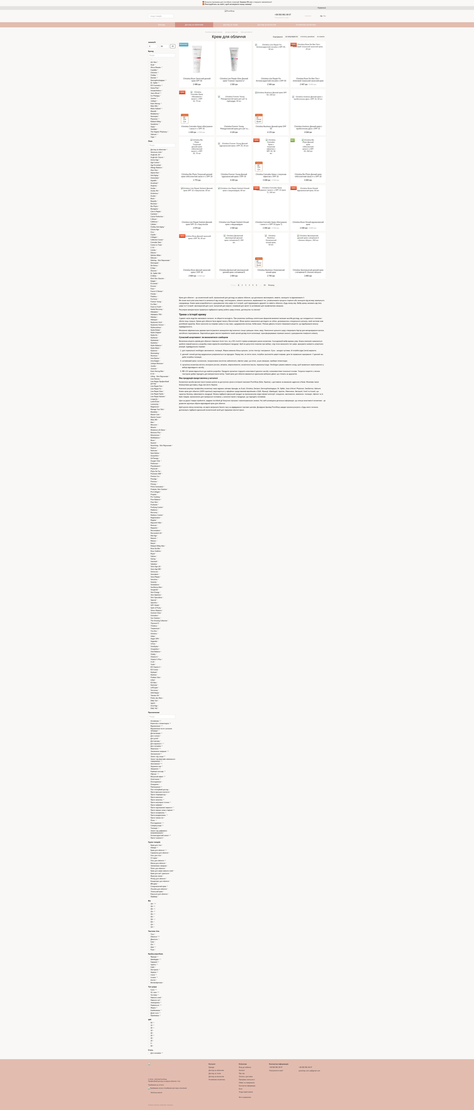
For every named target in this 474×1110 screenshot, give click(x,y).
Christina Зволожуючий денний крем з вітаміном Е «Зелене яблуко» (308, 271)
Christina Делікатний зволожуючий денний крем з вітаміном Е (233, 271)
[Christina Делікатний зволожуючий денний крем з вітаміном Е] (234, 251)
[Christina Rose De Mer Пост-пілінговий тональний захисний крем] (308, 59)
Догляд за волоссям (267, 25)
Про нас (242, 1073)
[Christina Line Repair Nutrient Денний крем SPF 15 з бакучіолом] (197, 203)
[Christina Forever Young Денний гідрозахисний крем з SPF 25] (234, 155)
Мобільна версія (156, 1092)
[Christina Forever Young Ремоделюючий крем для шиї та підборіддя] (234, 107)
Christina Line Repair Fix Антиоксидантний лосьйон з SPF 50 (271, 79)
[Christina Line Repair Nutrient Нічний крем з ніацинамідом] (234, 203)
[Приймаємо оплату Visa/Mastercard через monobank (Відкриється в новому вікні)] (167, 1088)
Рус (324, 16)
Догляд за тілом (230, 25)
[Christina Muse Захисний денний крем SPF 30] (197, 59)
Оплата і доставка (246, 1076)
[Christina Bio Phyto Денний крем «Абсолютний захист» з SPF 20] (308, 155)
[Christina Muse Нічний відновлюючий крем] (308, 203)
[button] (472, 3)
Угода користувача (246, 1092)
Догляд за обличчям (194, 25)
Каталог (242, 1070)
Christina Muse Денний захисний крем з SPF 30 (196, 271)
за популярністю (291, 37)
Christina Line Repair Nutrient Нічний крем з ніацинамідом (234, 223)
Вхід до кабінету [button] (245, 1067)
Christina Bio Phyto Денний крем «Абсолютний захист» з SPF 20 (308, 175)
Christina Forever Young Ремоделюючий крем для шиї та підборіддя (233, 128)
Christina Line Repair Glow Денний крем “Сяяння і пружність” (234, 79)
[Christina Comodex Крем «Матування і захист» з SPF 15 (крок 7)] (271, 203)
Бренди (161, 25)
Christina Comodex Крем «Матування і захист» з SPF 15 (196, 127)
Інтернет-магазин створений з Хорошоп (160, 1105)
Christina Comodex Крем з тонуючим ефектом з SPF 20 (271, 175)
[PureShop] (160, 1069)
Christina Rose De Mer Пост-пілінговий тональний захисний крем (308, 79)
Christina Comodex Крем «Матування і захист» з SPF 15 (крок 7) (271, 223)
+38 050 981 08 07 (283, 15)
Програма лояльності (247, 1080)
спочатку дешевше (307, 37)
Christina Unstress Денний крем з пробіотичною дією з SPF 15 (308, 127)
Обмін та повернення (247, 1083)
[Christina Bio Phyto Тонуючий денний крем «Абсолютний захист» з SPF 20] (197, 155)
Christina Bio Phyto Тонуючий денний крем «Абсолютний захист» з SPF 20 (196, 175)
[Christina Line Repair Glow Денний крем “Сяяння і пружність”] (234, 59)
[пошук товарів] (172, 16)
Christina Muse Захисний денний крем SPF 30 (196, 79)
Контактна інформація (247, 1086)
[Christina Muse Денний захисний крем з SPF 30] (197, 251)
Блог (240, 1089)
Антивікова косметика (306, 25)
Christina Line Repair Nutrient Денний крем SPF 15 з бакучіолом (197, 223)
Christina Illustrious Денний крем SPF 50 (271, 127)
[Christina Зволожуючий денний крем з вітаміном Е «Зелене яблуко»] (308, 251)
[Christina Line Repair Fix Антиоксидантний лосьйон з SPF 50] (271, 59)
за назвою (321, 37)
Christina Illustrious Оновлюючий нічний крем (271, 271)
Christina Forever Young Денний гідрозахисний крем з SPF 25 (234, 175)
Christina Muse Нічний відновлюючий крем (308, 223)
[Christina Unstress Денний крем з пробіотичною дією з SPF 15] (308, 107)
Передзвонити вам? (282, 18)
